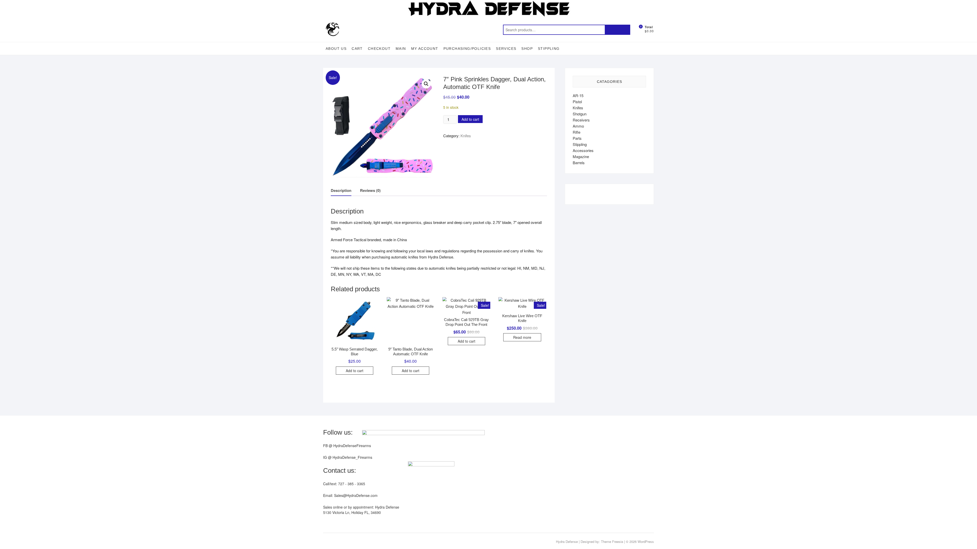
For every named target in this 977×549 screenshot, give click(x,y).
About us (336, 49)
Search (617, 30)
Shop (527, 49)
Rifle (576, 132)
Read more (522, 337)
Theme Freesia (612, 541)
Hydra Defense (567, 541)
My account (424, 49)
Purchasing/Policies (467, 49)
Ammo (578, 126)
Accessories (583, 150)
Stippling (549, 49)
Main (401, 49)
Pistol (577, 101)
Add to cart (470, 119)
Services (506, 49)
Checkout (379, 49)
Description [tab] (341, 190)
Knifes (466, 135)
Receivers (581, 120)
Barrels (579, 162)
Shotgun (579, 113)
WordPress (646, 541)
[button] (426, 83)
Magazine (581, 156)
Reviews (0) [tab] (370, 190)
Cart (357, 49)
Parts (577, 138)
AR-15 (578, 95)
